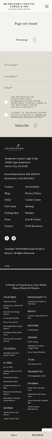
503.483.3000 (26, 178)
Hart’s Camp (33, 342)
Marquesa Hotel (10, 381)
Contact (9, 186)
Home (7, 266)
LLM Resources (34, 226)
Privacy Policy (33, 193)
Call (14, 435)
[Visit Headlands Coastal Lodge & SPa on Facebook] (7, 238)
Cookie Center (33, 199)
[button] (39, 435)
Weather (29, 212)
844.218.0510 (33, 174)
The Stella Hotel (34, 364)
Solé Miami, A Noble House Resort (11, 399)
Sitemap (29, 206)
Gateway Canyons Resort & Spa (11, 354)
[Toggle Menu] (47, 6)
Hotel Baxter (33, 330)
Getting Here (12, 212)
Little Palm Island (10, 377)
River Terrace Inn (10, 322)
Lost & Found (32, 219)
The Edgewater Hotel (37, 376)
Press (7, 219)
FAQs (8, 199)
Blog (7, 193)
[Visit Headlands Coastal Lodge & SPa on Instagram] (14, 238)
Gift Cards (10, 206)
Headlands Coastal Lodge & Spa (36, 347)
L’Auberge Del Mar (11, 318)
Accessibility (32, 186)
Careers (9, 226)
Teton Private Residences (33, 408)
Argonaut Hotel (9, 301)
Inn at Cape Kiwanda (36, 352)
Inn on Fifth (8, 367)
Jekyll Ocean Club (11, 418)
